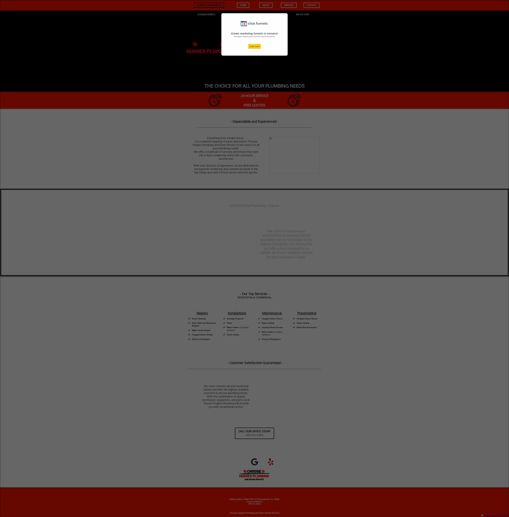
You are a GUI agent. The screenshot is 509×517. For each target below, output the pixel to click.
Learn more (254, 46)
